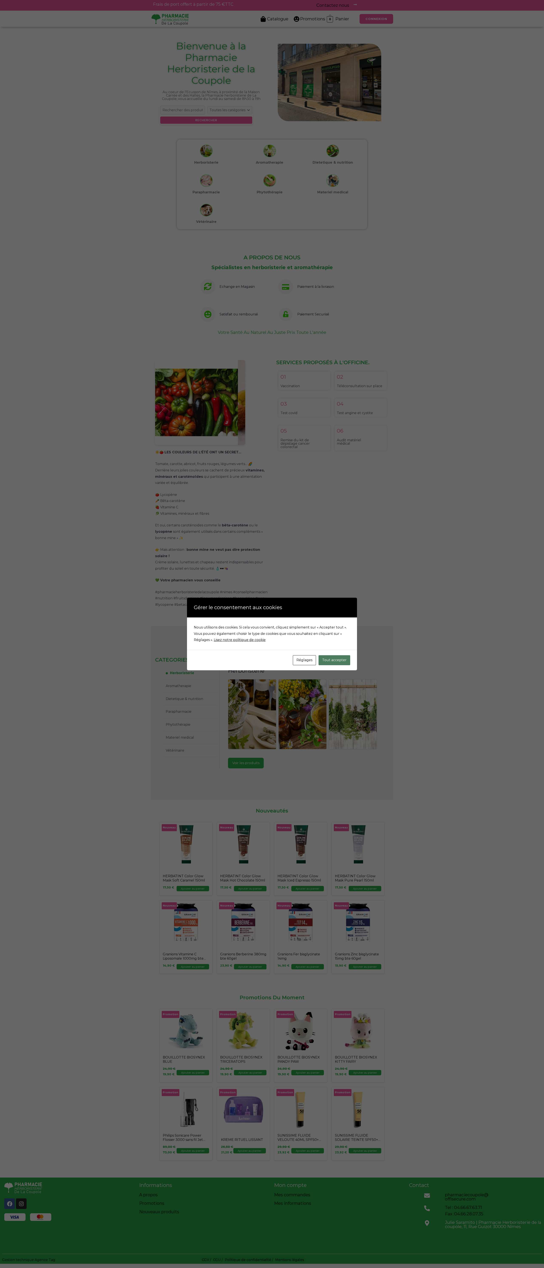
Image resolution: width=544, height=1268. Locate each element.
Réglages (304, 660)
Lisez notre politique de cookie (240, 640)
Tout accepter (334, 660)
